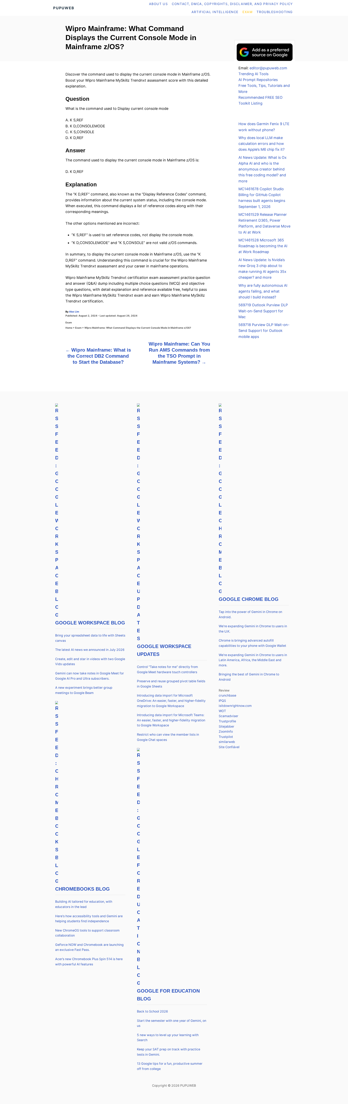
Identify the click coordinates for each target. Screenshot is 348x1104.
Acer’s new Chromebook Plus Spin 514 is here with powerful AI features (89, 961)
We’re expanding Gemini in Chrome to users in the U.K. (253, 628)
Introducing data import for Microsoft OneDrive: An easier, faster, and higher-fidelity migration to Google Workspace (171, 701)
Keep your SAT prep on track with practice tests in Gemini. (168, 1051)
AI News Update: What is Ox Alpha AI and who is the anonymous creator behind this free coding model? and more (262, 169)
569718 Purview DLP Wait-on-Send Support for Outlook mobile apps (263, 331)
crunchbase (227, 695)
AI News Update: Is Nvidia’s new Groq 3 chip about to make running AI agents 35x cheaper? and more (262, 269)
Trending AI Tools (253, 74)
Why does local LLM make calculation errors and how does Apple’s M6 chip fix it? (261, 144)
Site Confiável (229, 747)
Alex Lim (74, 311)
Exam (68, 322)
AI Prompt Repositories (258, 80)
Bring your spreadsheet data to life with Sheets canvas (90, 638)
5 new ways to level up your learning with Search (168, 1037)
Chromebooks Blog (82, 889)
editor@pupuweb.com (268, 68)
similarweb (227, 742)
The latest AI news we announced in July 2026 (89, 650)
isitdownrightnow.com (235, 706)
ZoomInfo (226, 731)
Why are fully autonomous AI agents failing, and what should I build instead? (262, 291)
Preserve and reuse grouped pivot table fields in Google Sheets (171, 683)
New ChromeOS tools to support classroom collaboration (87, 933)
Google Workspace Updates (164, 650)
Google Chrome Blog (249, 599)
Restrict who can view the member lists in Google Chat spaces (168, 737)
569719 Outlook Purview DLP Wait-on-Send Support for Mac (263, 311)
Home (68, 327)
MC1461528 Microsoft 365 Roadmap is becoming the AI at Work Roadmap (262, 246)
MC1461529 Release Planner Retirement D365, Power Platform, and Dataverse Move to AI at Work (264, 223)
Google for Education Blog (168, 994)
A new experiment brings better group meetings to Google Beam (83, 690)
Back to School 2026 (152, 1011)
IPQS (222, 701)
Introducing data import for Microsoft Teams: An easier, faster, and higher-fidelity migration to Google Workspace (171, 720)
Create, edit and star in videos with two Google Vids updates (90, 661)
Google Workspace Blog (90, 622)
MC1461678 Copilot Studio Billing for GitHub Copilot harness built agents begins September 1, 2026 (261, 198)
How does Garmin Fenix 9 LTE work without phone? (263, 127)
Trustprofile (227, 721)
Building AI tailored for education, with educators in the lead (83, 904)
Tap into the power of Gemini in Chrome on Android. (250, 614)
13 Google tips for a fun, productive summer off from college (169, 1066)
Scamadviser (228, 716)
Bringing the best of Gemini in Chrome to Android (249, 676)
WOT (222, 711)
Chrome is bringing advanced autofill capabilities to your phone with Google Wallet (252, 643)
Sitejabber (226, 726)
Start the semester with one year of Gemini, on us (171, 1023)
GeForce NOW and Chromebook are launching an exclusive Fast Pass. (89, 947)
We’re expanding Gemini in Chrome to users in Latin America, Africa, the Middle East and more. (253, 660)
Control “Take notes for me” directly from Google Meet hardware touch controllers (167, 669)
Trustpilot (226, 737)
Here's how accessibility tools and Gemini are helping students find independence (89, 918)
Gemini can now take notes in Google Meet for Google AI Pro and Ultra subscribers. (89, 675)
